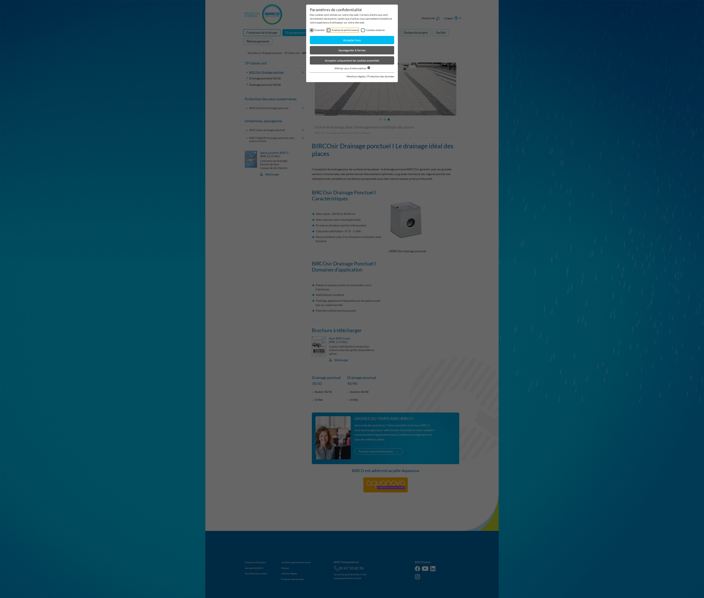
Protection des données (380, 76)
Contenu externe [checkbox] (375, 30)
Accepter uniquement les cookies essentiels (352, 60)
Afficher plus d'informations (350, 68)
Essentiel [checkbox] (319, 30)
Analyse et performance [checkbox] (345, 30)
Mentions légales (356, 76)
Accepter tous (352, 40)
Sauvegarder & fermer (352, 50)
